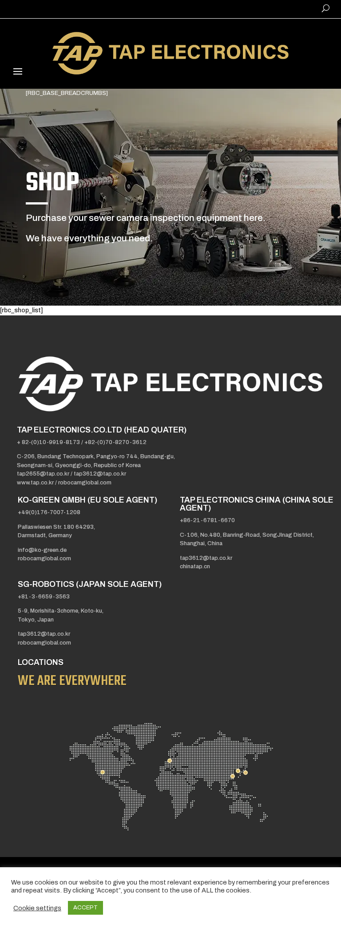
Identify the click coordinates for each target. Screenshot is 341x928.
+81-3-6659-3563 (44, 597)
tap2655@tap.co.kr (44, 474)
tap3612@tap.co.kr (100, 474)
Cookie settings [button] (37, 908)
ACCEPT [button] (85, 907)
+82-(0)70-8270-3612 (115, 442)
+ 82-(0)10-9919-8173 (48, 442)
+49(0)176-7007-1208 (49, 512)
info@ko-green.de (42, 550)
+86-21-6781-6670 (207, 520)
